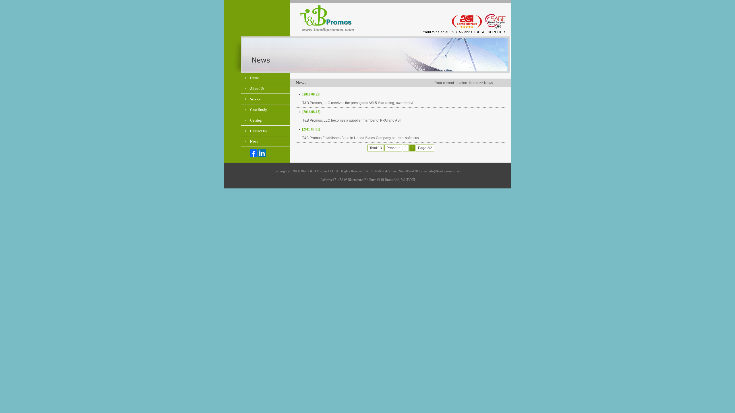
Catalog (256, 120)
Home (254, 78)
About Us (257, 89)
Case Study (258, 110)
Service (255, 99)
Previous (393, 148)
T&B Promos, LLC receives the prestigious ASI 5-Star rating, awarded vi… (359, 103)
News (254, 142)
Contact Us (258, 131)
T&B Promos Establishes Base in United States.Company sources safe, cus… (362, 138)
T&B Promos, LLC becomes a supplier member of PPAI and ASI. (351, 120)
